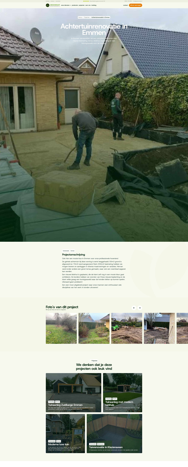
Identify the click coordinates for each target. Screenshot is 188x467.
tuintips (47, 1)
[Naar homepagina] (53, 5)
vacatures (58, 1)
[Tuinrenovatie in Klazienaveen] (114, 433)
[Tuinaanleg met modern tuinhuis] (122, 392)
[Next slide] (139, 308)
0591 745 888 (128, 1)
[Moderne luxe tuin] (65, 433)
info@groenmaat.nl (137, 1)
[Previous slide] (134, 308)
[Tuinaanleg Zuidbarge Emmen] (73, 392)
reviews (52, 1)
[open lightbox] (61, 328)
